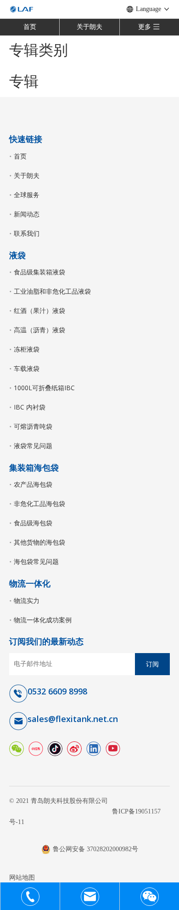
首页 (29, 26)
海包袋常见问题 (36, 561)
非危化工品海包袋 (39, 503)
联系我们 (26, 233)
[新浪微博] (74, 747)
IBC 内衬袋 (29, 407)
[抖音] (55, 747)
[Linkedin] (93, 747)
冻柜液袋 (26, 349)
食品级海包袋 (33, 522)
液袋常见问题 (33, 445)
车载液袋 (26, 368)
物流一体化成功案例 (43, 619)
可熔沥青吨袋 (33, 426)
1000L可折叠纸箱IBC (44, 387)
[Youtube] (113, 747)
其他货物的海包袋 (39, 542)
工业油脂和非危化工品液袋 (52, 291)
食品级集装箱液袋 (39, 271)
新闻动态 (26, 214)
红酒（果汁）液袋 (39, 310)
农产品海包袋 (33, 484)
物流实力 (26, 600)
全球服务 (26, 194)
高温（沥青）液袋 (39, 329)
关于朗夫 (89, 26)
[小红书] (35, 747)
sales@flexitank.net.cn (73, 718)
